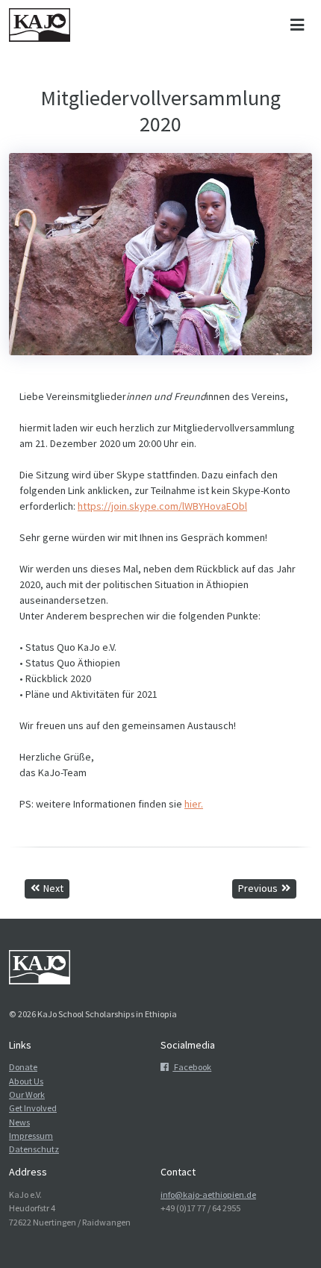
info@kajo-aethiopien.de (208, 1194)
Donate (23, 1066)
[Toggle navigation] (296, 25)
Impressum (31, 1135)
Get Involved (33, 1108)
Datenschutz (34, 1149)
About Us (26, 1081)
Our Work (27, 1094)
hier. (193, 804)
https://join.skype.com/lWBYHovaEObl (162, 506)
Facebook (191, 1066)
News (19, 1122)
